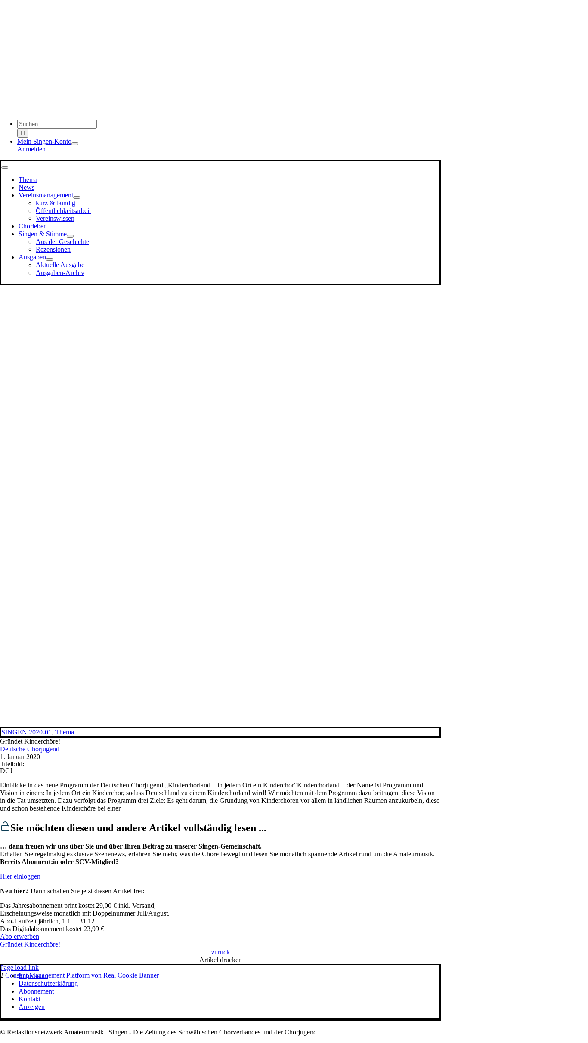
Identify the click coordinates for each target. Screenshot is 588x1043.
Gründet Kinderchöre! (30, 944)
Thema (64, 732)
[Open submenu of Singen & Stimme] (70, 236)
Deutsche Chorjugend (29, 749)
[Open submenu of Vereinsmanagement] (76, 197)
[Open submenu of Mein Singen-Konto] (74, 143)
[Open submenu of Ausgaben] (49, 259)
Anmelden (31, 149)
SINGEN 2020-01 (26, 732)
